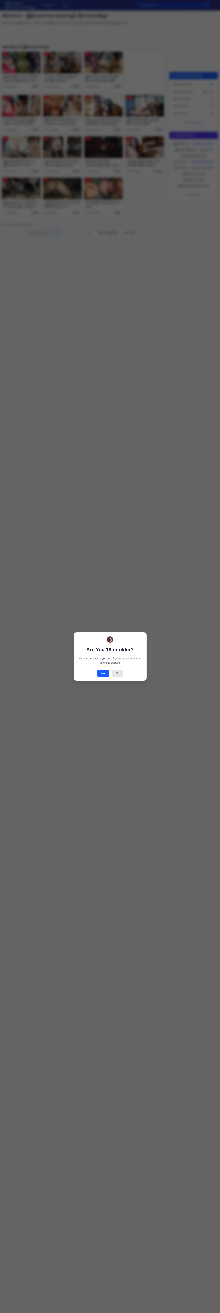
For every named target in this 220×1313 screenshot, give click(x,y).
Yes (103, 673)
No (117, 673)
